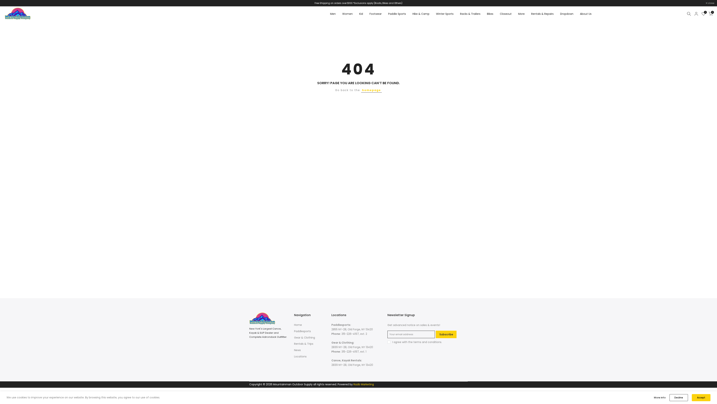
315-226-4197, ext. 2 (354, 334)
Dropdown (566, 14)
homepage (371, 90)
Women (347, 14)
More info (660, 397)
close (7, 3)
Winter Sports (445, 14)
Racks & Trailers (470, 14)
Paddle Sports (397, 14)
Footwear (376, 14)
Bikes (490, 14)
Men (333, 14)
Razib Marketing (363, 384)
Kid (361, 14)
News (297, 350)
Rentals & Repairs (542, 14)
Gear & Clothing (304, 337)
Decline (678, 397)
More (521, 14)
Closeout (506, 14)
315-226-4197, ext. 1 (354, 352)
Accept (701, 397)
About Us (586, 14)
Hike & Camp (420, 14)
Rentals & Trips (303, 344)
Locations (300, 356)
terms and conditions (427, 342)
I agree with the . (417, 342)
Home (298, 325)
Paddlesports (302, 331)
